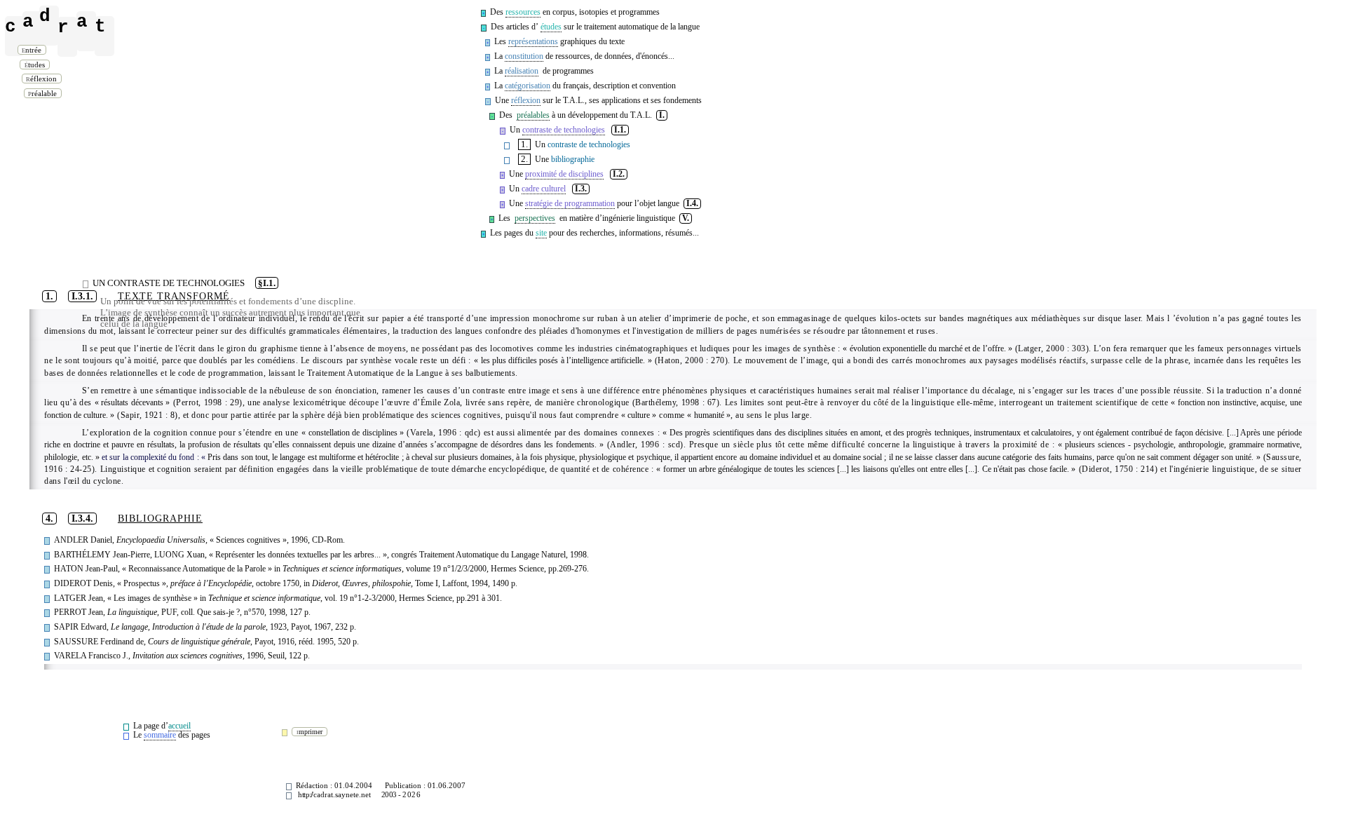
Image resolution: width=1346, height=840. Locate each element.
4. (49, 518)
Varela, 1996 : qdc (443, 433)
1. (524, 144)
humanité (709, 415)
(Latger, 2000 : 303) (1052, 348)
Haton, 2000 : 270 (691, 360)
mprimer (312, 732)
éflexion (43, 78)
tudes (37, 64)
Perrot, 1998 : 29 (207, 402)
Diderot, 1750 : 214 (1118, 469)
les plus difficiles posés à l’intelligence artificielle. (562, 360)
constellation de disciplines (353, 433)
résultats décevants (132, 402)
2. (524, 159)
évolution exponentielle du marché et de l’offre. (928, 348)
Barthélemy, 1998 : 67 (675, 402)
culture (638, 415)
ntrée (33, 50)
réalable (44, 93)
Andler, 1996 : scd (645, 444)
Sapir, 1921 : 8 (148, 415)
